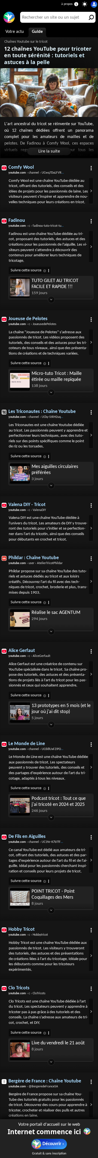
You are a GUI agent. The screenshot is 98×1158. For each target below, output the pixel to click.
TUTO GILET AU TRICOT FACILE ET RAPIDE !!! (55, 283)
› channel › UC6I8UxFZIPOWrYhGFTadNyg (45, 749)
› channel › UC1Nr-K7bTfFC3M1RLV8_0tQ (44, 842)
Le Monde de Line (26, 744)
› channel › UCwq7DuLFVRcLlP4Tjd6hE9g (44, 172)
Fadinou (16, 220)
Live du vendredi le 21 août (58, 1043)
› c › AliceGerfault (29, 656)
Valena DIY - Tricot (26, 504)
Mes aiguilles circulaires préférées (55, 469)
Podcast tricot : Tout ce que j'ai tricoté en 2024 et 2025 (59, 801)
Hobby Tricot (21, 929)
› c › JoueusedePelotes (32, 324)
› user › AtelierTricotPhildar (35, 563)
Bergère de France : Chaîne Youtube (44, 1081)
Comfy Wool (21, 167)
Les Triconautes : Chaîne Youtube (42, 411)
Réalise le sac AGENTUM (56, 612)
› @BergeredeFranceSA (33, 1086)
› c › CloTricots (26, 993)
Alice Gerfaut (21, 650)
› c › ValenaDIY (27, 510)
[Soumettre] (90, 17)
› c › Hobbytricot (28, 934)
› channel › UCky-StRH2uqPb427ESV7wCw (45, 417)
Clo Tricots (18, 988)
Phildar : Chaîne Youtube (33, 558)
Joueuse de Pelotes (27, 319)
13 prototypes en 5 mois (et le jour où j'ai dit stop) (61, 708)
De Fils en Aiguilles (26, 836)
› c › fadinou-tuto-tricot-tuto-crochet (41, 226)
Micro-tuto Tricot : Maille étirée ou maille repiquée (57, 376)
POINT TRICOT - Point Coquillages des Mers (53, 894)
